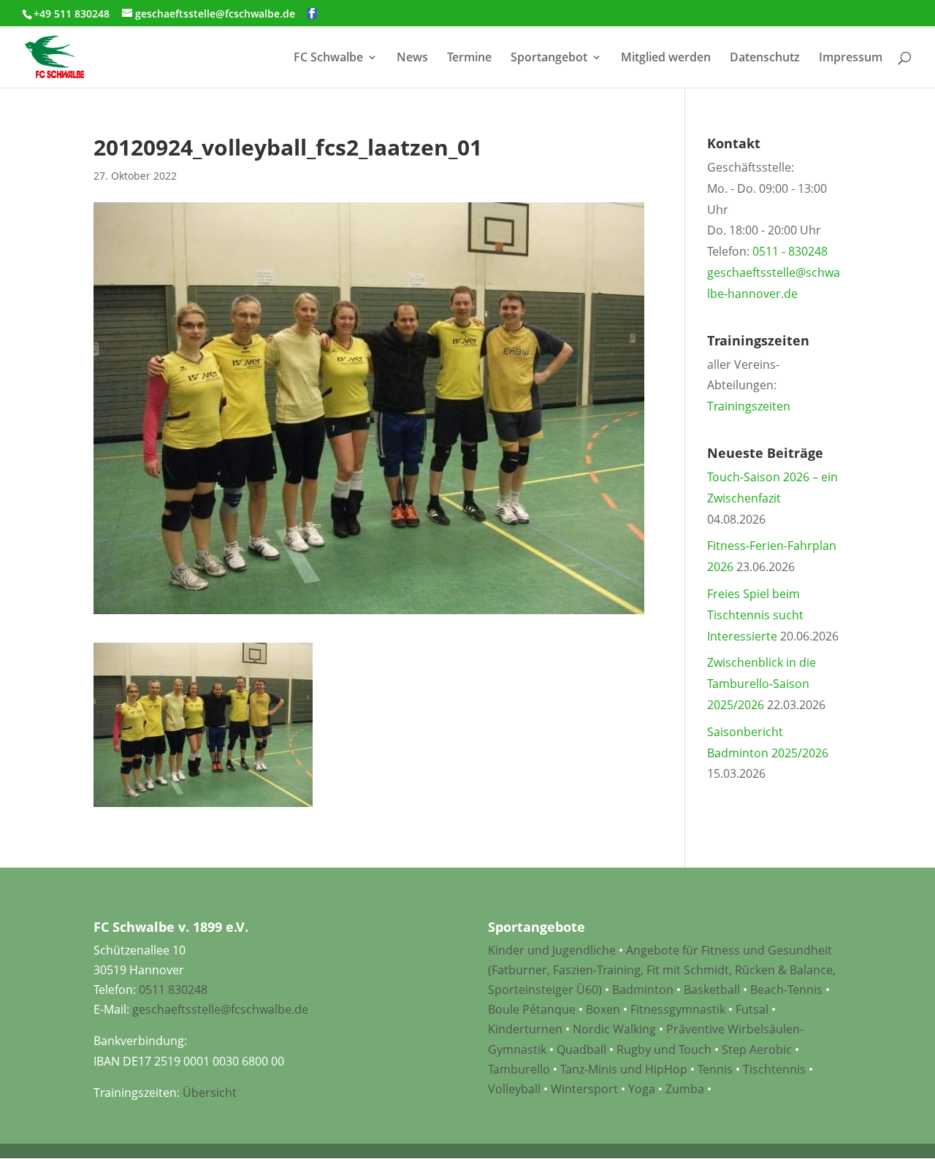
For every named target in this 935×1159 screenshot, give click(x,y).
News (412, 58)
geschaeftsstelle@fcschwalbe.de (220, 1009)
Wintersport (584, 1089)
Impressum (850, 58)
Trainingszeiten (748, 406)
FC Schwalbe (328, 58)
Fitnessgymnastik (677, 1009)
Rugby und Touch (664, 1049)
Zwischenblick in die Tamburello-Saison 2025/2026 (761, 683)
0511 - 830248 (790, 251)
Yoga (641, 1089)
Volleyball (515, 1089)
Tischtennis (776, 1069)
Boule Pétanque (532, 1009)
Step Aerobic (757, 1049)
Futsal (752, 1009)
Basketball (712, 990)
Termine (469, 58)
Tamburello (519, 1069)
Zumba (684, 1089)
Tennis (715, 1069)
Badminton (642, 990)
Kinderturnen (525, 1029)
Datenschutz (765, 58)
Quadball (581, 1049)
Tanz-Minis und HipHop (623, 1069)
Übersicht (210, 1093)
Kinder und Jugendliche (552, 950)
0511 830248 (173, 990)
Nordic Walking (614, 1029)
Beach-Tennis (786, 990)
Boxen (603, 1009)
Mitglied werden (666, 58)
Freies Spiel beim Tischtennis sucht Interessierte (755, 615)
